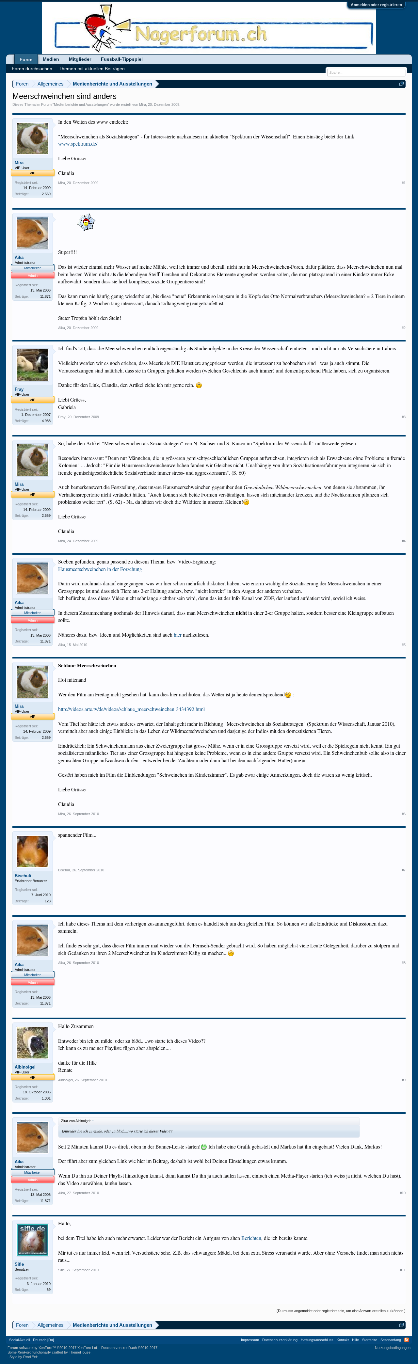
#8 (404, 963)
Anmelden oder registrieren (376, 5)
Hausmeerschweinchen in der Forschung (100, 568)
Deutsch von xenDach (129, 1348)
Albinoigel (25, 1067)
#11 (403, 1270)
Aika (19, 257)
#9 (404, 1080)
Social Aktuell (19, 1340)
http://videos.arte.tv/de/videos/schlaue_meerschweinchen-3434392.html (131, 709)
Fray (19, 389)
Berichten (251, 1237)
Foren (26, 59)
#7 (404, 870)
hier (178, 634)
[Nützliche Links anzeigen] (401, 84)
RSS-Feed (406, 1340)
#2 (404, 328)
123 (48, 901)
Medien (51, 59)
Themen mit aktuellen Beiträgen (92, 68)
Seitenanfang (390, 1340)
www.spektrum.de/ (77, 143)
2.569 (46, 194)
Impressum (250, 1340)
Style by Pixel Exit (23, 1357)
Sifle (19, 1264)
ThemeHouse (79, 1352)
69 (49, 1290)
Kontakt (343, 1340)
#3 (404, 417)
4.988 (46, 421)
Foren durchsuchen (32, 68)
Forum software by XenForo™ (53, 1348)
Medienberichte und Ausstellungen (81, 104)
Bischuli (23, 875)
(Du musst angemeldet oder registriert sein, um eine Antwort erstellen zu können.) (341, 1311)
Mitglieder (80, 59)
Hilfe (355, 1340)
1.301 (46, 1098)
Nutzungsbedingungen (392, 1348)
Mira (142, 104)
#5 (404, 645)
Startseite (369, 1340)
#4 (404, 541)
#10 (403, 1193)
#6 (404, 814)
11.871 (45, 296)
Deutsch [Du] (43, 1340)
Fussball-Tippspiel (122, 59)
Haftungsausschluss (317, 1340)
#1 (404, 183)
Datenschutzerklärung (279, 1340)
